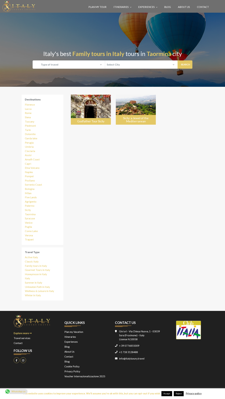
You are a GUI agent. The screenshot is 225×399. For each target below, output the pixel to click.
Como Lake (31, 231)
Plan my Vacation (73, 331)
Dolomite (30, 134)
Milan (28, 193)
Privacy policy (194, 393)
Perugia (29, 142)
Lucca (28, 108)
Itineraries (121, 6)
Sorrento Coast (33, 184)
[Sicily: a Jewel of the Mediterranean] (136, 110)
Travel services (22, 338)
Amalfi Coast (32, 159)
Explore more (21, 333)
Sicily (28, 209)
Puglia (28, 226)
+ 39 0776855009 (129, 345)
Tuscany (29, 121)
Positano (30, 180)
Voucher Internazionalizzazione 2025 (84, 376)
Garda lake (31, 138)
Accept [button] (166, 393)
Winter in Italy (33, 295)
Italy (27, 278)
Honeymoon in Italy (36, 274)
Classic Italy (32, 261)
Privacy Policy (72, 371)
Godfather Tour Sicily (90, 121)
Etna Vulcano (32, 167)
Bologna (29, 188)
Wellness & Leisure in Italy (39, 290)
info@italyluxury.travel (131, 358)
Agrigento (30, 201)
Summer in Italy (33, 282)
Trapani (29, 239)
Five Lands (31, 197)
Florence (30, 104)
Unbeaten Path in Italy (37, 286)
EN (218, 6)
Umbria (29, 146)
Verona (29, 235)
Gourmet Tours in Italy (37, 269)
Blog (167, 6)
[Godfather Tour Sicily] (91, 110)
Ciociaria (30, 150)
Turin (28, 129)
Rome (28, 112)
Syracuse (30, 218)
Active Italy (31, 257)
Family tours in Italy (36, 265)
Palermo (29, 205)
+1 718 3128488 (128, 352)
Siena (28, 117)
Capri (28, 163)
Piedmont (30, 125)
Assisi (28, 155)
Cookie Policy (72, 366)
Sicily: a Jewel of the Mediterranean (136, 119)
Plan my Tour (97, 6)
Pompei (29, 176)
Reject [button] (179, 393)
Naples (29, 172)
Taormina (30, 214)
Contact (203, 6)
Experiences (146, 6)
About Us (184, 6)
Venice (28, 222)
